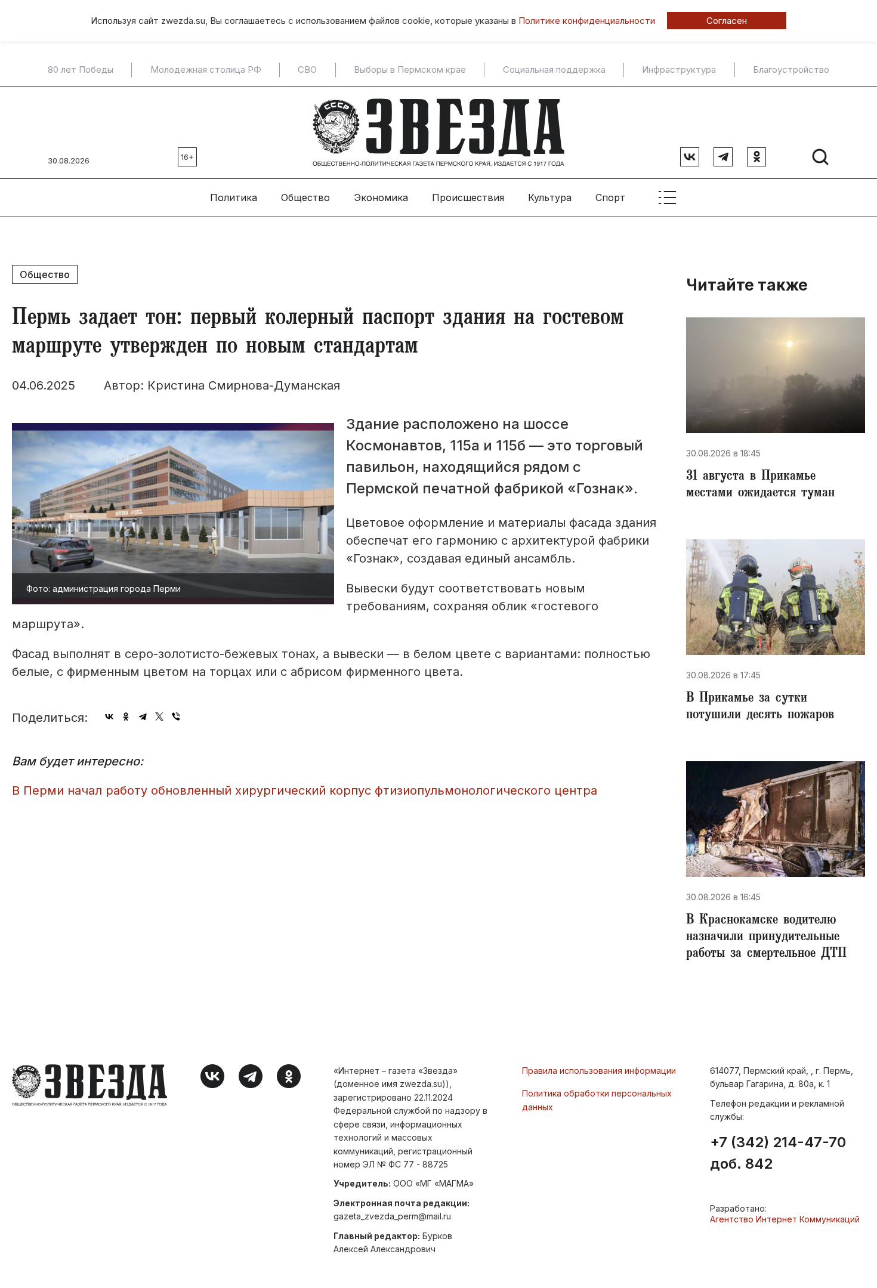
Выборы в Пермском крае (410, 69)
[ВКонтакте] (109, 716)
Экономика (381, 197)
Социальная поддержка (554, 69)
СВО (307, 69)
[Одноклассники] (126, 716)
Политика (233, 197)
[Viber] (176, 716)
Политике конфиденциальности (586, 20)
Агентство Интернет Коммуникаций (785, 1219)
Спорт (610, 197)
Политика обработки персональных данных (597, 1099)
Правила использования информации (599, 1070)
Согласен (726, 20)
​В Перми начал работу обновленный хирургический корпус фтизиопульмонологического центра (304, 790)
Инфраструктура (679, 69)
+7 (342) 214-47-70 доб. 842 (778, 1153)
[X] (159, 716)
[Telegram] (142, 716)
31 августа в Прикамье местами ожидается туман (760, 485)
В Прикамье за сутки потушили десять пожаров (760, 707)
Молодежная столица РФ (205, 69)
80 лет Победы (80, 69)
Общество (305, 197)
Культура (550, 197)
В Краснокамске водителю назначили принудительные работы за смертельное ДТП (766, 938)
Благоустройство (791, 69)
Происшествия (468, 197)
